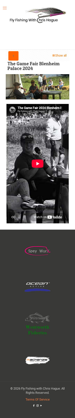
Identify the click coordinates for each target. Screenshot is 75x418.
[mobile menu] (5, 8)
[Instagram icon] (37, 405)
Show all (61, 55)
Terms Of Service (37, 399)
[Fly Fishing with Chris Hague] (37, 15)
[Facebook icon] (34, 405)
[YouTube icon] (41, 405)
